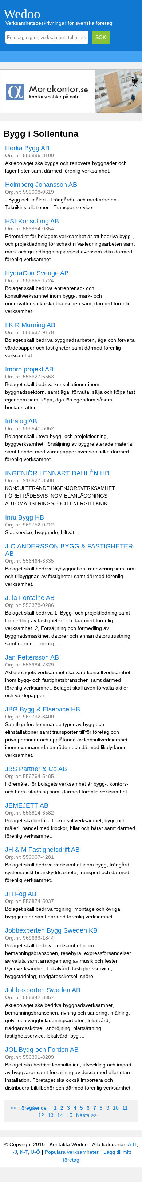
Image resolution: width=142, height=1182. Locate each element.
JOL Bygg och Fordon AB (42, 1049)
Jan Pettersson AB (32, 657)
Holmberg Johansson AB (41, 184)
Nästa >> (86, 1115)
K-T (24, 1152)
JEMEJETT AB (26, 805)
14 (60, 1115)
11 (125, 1108)
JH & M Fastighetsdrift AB (42, 849)
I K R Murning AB (30, 325)
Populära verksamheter (72, 1152)
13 (51, 1115)
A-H (132, 1144)
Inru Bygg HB (24, 517)
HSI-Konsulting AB (32, 221)
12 (41, 1115)
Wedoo (22, 14)
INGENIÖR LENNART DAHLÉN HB (57, 473)
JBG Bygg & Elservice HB (42, 709)
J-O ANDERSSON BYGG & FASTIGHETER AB (69, 550)
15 (69, 1115)
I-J (14, 1152)
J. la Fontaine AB (30, 597)
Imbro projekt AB (29, 369)
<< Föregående (29, 1108)
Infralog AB (21, 421)
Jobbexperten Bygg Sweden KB (51, 930)
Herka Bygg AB (27, 148)
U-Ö (35, 1152)
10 (116, 1108)
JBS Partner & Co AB (36, 769)
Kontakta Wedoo (69, 1144)
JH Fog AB (20, 894)
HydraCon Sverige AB (37, 273)
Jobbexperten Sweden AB (42, 990)
